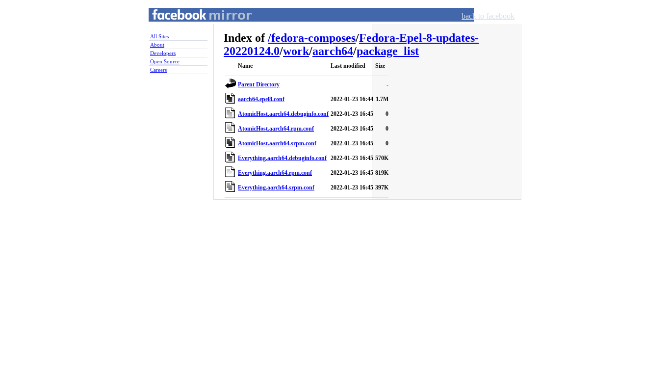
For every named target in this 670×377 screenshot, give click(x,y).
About (157, 45)
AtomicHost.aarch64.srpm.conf (277, 143)
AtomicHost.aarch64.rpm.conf (276, 128)
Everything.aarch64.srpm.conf (276, 187)
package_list (388, 51)
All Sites (159, 36)
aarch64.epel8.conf (261, 99)
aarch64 (332, 51)
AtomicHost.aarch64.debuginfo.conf (283, 113)
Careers (158, 70)
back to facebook (488, 16)
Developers (163, 53)
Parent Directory (259, 84)
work (296, 51)
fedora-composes (313, 37)
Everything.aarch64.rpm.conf (275, 172)
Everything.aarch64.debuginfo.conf (282, 158)
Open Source (165, 61)
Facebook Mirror (193, 26)
